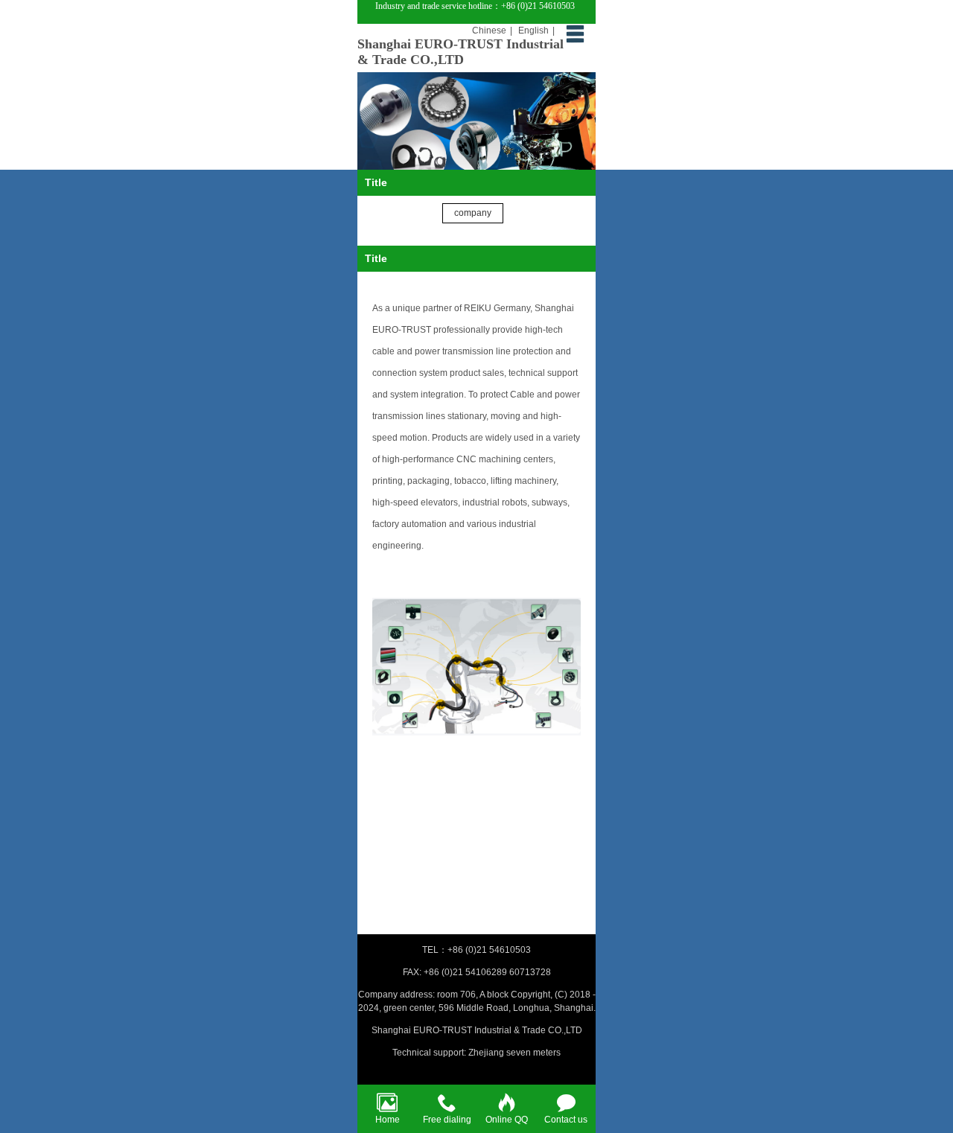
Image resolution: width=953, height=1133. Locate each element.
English (533, 30)
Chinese (489, 30)
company (472, 213)
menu (575, 33)
